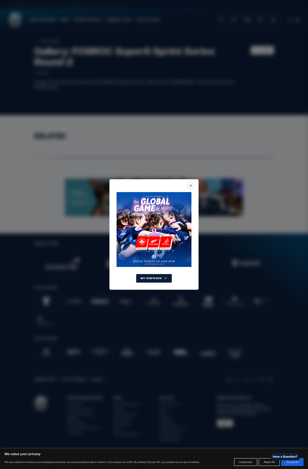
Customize (245, 462)
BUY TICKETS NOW (151, 278)
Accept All (292, 462)
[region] (154, 459)
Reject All (269, 462)
